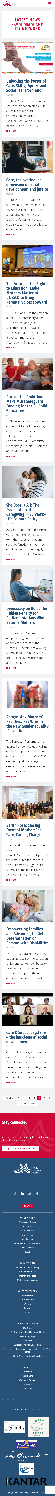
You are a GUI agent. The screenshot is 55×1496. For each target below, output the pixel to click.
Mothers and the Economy (27, 1268)
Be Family (27, 1341)
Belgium (27, 1308)
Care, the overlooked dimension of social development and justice (27, 184)
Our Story (27, 1227)
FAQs (27, 1252)
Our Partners (27, 1235)
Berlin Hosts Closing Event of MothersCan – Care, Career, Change (25, 829)
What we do (27, 1263)
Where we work (27, 1291)
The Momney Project (27, 1337)
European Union (27, 1296)
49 (25, 1104)
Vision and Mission (27, 1222)
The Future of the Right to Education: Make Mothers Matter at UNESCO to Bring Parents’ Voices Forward (26, 293)
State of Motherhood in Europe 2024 (27, 1332)
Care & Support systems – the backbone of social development (26, 1037)
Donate (27, 1206)
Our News (27, 1328)
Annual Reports (27, 1248)
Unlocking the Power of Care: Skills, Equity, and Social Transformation (26, 85)
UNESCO (28, 1304)
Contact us (27, 1389)
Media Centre (8, 1399)
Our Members (27, 1231)
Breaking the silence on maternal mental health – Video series (27, 1350)
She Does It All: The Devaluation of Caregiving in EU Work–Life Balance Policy (26, 512)
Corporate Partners (27, 1380)
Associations (27, 1376)
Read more (11, 131)
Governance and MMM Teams (27, 1244)
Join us (27, 1368)
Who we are (27, 1218)
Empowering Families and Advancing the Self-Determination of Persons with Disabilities (27, 936)
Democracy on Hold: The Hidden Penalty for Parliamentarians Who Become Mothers (26, 615)
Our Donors (27, 1239)
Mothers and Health (27, 1272)
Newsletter (27, 1384)
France (27, 1313)
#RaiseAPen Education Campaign (27, 1356)
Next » (33, 1104)
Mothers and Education (27, 1280)
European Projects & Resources (27, 1345)
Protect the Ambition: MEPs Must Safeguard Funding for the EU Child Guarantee (26, 403)
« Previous (9, 1098)
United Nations (27, 1300)
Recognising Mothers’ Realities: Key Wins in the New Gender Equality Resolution (27, 724)
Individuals (27, 1372)
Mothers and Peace (27, 1276)
